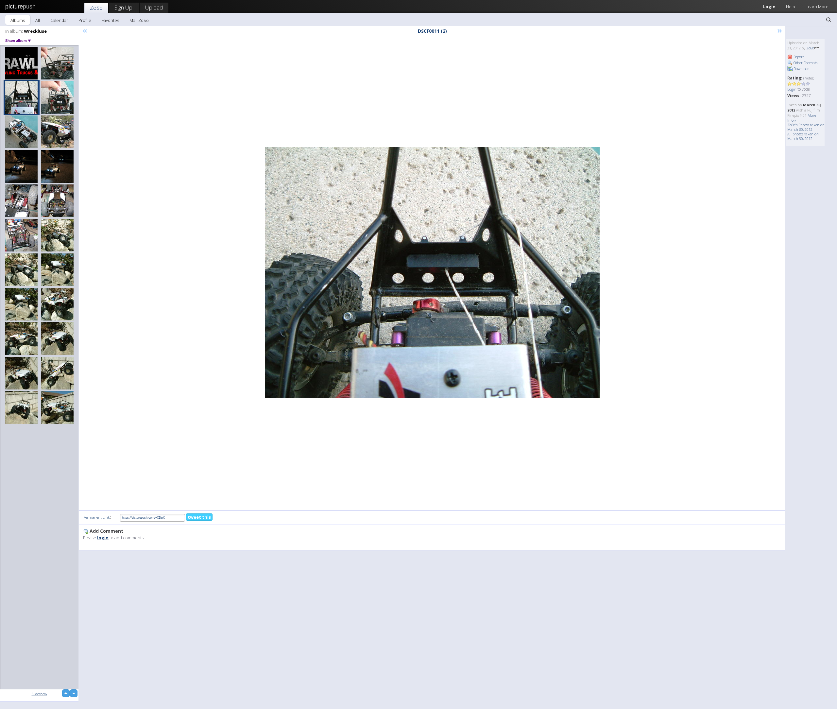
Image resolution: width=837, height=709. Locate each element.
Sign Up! (123, 7)
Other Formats (805, 62)
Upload (154, 7)
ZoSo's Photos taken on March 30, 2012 (806, 127)
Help (790, 6)
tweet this (199, 517)
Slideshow (39, 693)
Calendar (59, 20)
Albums (17, 20)
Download (801, 68)
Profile (84, 20)
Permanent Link (96, 517)
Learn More (817, 6)
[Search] (828, 19)
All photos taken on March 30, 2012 (803, 136)
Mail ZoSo (139, 20)
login (103, 538)
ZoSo (96, 7)
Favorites (110, 20)
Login (769, 6)
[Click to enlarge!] (432, 272)
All (37, 20)
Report (798, 56)
